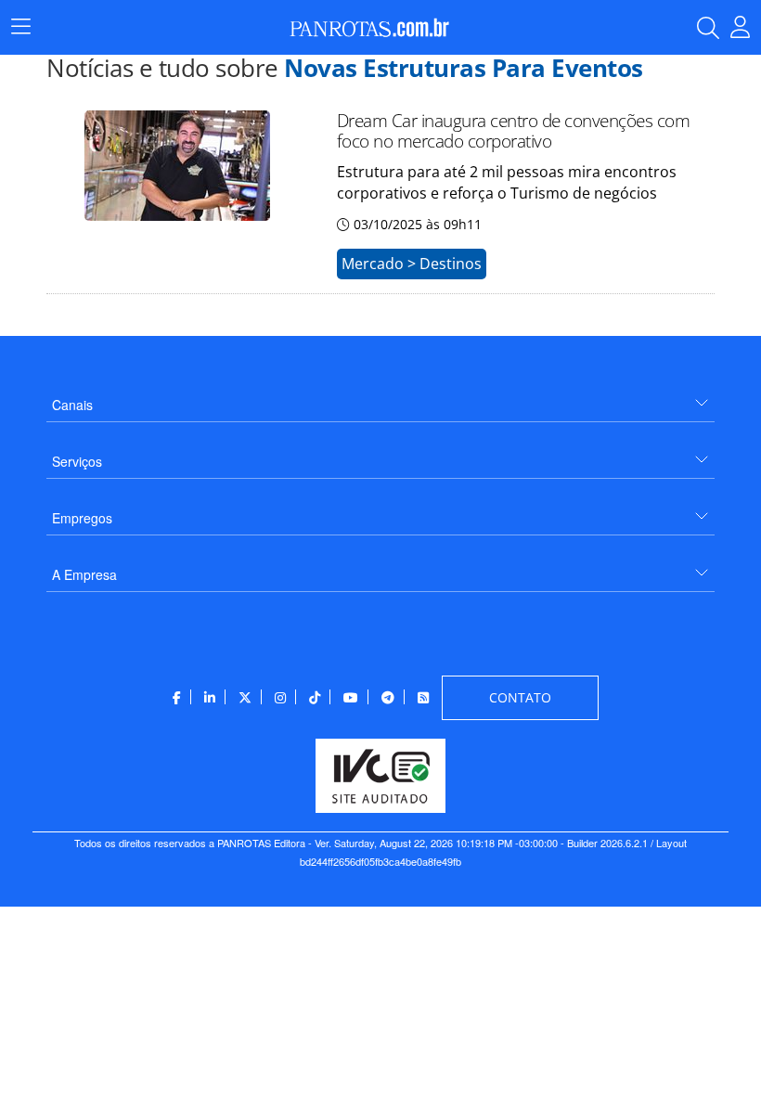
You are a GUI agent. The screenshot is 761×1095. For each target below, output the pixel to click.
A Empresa (84, 574)
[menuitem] (380, 397)
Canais (72, 404)
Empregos (82, 518)
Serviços (77, 461)
